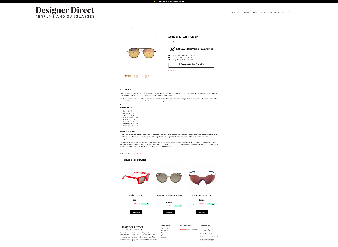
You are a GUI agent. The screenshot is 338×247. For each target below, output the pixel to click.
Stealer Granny (136, 153)
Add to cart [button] (136, 212)
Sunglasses (234, 12)
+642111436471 (208, 233)
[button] (156, 38)
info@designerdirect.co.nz (211, 236)
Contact (277, 12)
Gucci (270, 12)
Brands (263, 12)
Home (121, 28)
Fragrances (246, 12)
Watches (255, 12)
